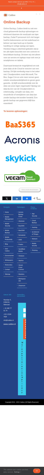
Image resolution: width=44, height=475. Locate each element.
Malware (34, 239)
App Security (34, 215)
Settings (17, 472)
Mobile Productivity (8, 238)
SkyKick (20, 260)
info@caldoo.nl (22, 4)
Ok (37, 471)
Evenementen (8, 255)
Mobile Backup (7, 231)
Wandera (21, 274)
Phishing (35, 250)
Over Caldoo (7, 250)
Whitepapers (8, 260)
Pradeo (20, 244)
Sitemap (7, 274)
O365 (20, 240)
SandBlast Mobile (21, 250)
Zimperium (21, 285)
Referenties (8, 265)
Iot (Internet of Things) (35, 233)
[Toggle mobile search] (36, 14)
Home (7, 212)
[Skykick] (21, 149)
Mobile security (34, 244)
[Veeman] (22, 170)
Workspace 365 (22, 280)
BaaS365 (21, 226)
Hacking (34, 227)
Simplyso (21, 256)
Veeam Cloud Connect (21, 267)
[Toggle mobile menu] (39, 14)
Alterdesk (21, 221)
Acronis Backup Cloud (20, 214)
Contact (7, 269)
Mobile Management (8, 218)
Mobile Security (7, 225)
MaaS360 (21, 230)
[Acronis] (22, 133)
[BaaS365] (22, 118)
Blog (6, 244)
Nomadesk (21, 235)
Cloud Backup (34, 222)
